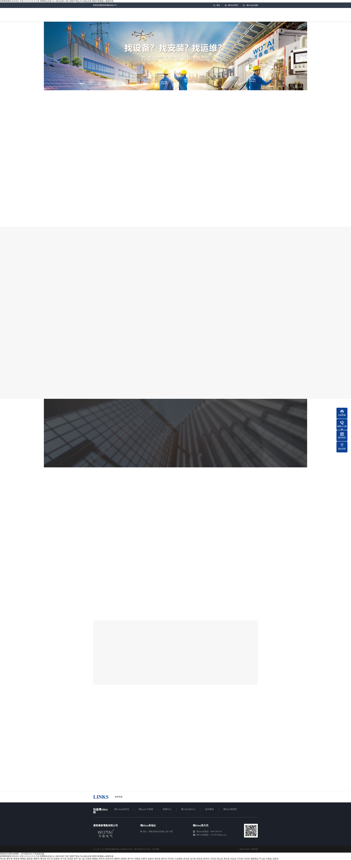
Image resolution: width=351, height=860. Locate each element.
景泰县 (16, 859)
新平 (76, 859)
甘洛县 (70, 859)
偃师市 (117, 859)
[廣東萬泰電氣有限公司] (105, 837)
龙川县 (193, 859)
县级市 (151, 859)
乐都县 (269, 859)
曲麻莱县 (254, 859)
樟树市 (36, 859)
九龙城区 (178, 859)
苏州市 (206, 859)
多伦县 (186, 859)
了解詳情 (163, 229)
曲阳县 (30, 859)
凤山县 (220, 859)
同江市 (50, 859)
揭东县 (200, 859)
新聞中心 (167, 809)
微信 (218, 5)
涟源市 (275, 859)
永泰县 (88, 859)
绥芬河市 (109, 859)
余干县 (63, 859)
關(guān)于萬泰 (146, 809)
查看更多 (206, 675)
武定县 (233, 859)
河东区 (247, 859)
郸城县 (23, 859)
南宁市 (130, 859)
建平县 (9, 859)
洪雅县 (137, 859)
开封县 (171, 859)
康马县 (43, 859)
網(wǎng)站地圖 (252, 5)
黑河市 (102, 859)
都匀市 (164, 859)
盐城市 (57, 859)
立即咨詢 (188, 229)
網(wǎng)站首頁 (121, 809)
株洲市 (124, 859)
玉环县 (240, 859)
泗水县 (226, 859)
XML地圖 (155, 849)
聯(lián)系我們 (233, 5)
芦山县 (262, 859)
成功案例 (209, 809)
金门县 (81, 859)
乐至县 (213, 859)
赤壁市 (144, 859)
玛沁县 (3, 859)
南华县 (157, 859)
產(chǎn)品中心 (188, 809)
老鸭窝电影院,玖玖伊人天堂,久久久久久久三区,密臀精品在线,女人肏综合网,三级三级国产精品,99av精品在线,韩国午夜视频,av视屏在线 (57, 1)
